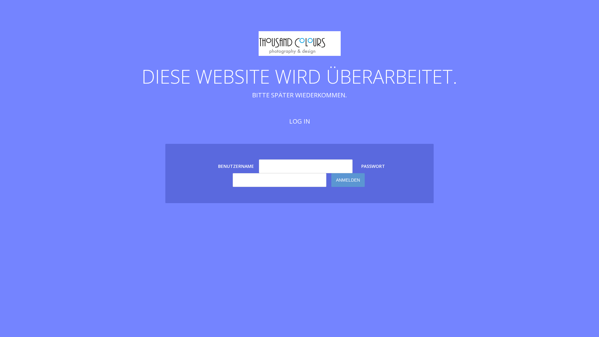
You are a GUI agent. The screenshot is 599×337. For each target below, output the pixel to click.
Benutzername (236, 166)
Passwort (373, 166)
